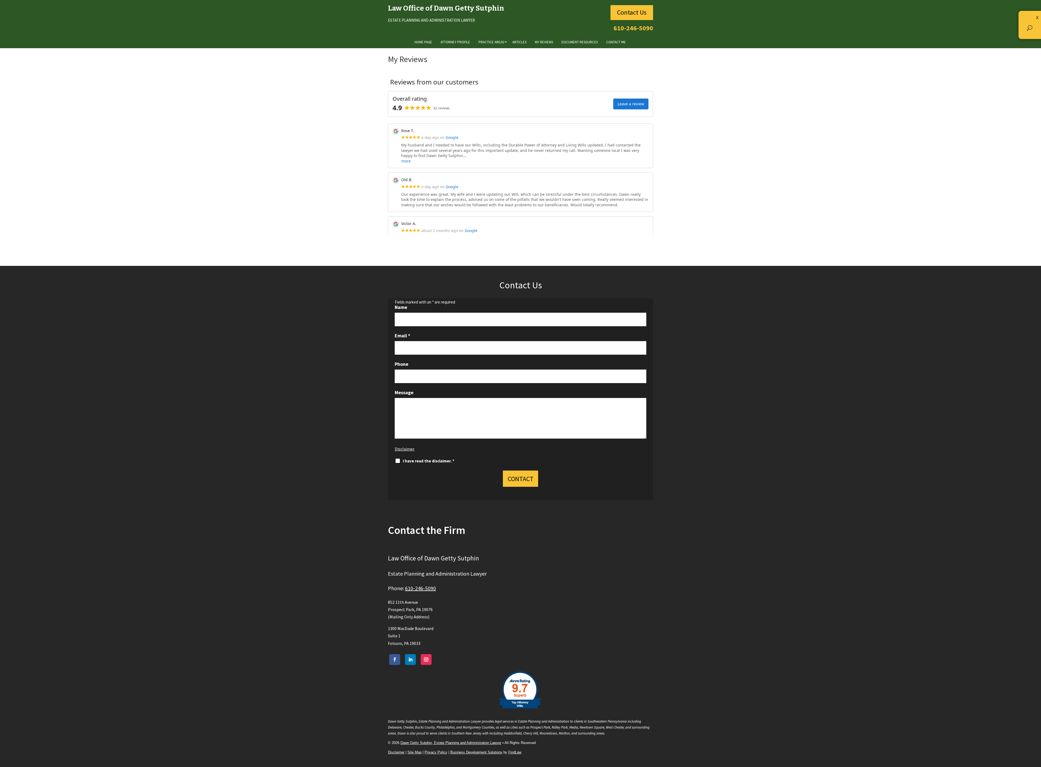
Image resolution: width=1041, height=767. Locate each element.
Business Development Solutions (476, 752)
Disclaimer (405, 449)
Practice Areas (491, 42)
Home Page (423, 42)
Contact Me (616, 42)
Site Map (414, 752)
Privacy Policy (436, 752)
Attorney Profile (455, 42)
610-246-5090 (633, 28)
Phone (401, 364)
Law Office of (446, 8)
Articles (519, 42)
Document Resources (579, 42)
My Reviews (544, 42)
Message (404, 392)
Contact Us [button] (632, 12)
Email (402, 335)
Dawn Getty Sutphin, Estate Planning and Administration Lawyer (450, 743)
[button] (1030, 27)
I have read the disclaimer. (428, 461)
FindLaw (514, 752)
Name (401, 307)
